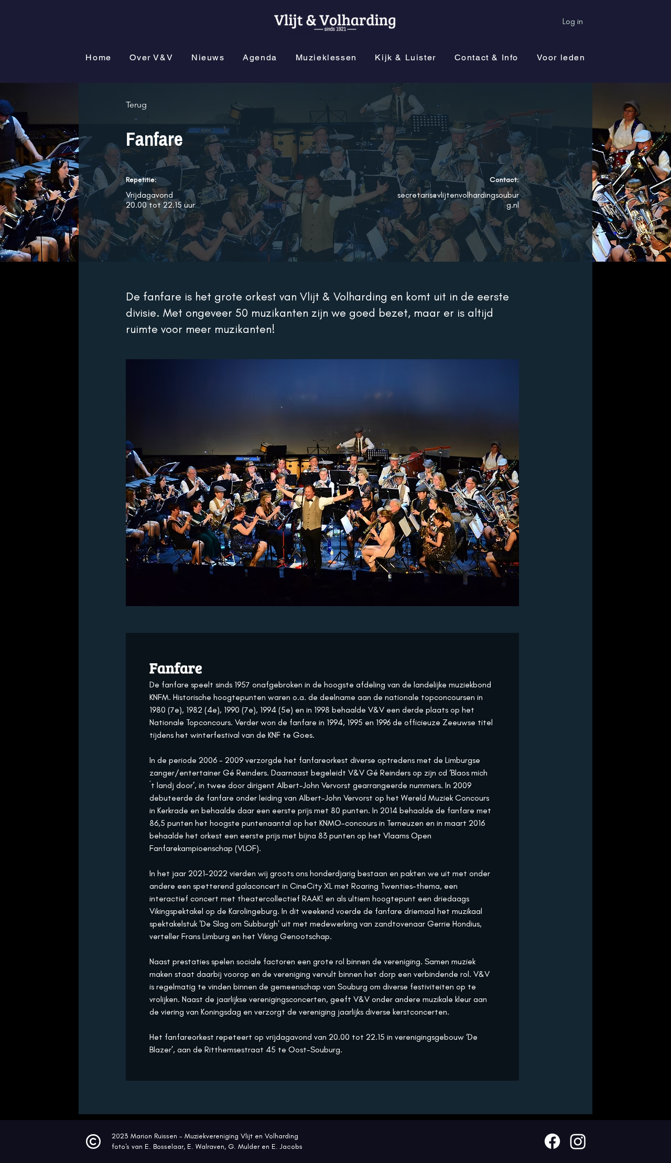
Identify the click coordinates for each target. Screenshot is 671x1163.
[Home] (93, 1141)
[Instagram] (578, 1141)
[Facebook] (552, 1141)
